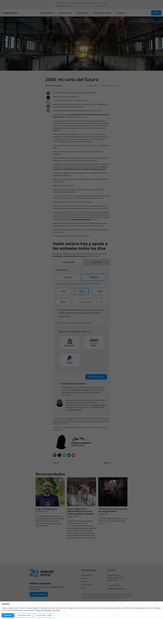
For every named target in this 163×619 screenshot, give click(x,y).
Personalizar (24, 615)
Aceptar (8, 615)
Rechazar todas (44, 615)
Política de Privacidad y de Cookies (48, 610)
